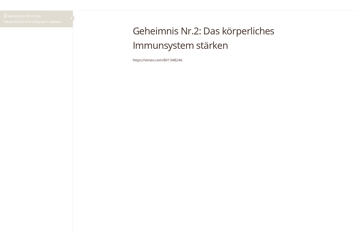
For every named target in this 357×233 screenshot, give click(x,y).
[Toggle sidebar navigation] (68, 18)
